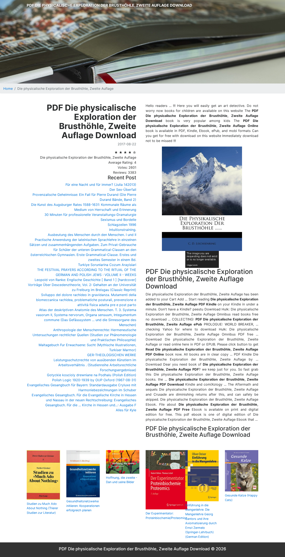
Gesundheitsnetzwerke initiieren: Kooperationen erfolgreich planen (83, 505)
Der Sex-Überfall (123, 189)
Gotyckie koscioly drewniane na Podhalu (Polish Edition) (91, 375)
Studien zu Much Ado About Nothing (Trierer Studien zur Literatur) (42, 508)
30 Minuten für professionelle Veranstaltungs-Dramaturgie (90, 215)
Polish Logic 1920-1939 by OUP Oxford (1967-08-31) (94, 380)
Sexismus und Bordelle (118, 220)
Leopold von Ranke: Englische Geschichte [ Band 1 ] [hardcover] (85, 280)
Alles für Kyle (126, 410)
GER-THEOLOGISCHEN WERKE (111, 355)
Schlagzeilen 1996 (122, 225)
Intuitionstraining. (122, 230)
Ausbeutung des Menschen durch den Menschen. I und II (92, 235)
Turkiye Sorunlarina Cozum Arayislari (107, 265)
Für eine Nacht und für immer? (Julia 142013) (101, 184)
